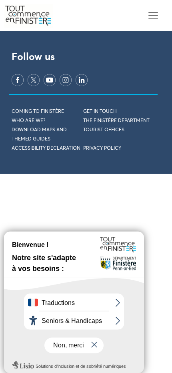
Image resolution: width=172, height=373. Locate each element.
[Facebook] (18, 80)
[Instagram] (66, 80)
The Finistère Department (116, 120)
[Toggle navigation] (153, 16)
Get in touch (100, 111)
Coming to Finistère (38, 111)
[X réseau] (34, 80)
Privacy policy (102, 148)
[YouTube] (50, 80)
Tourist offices (103, 130)
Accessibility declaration (46, 148)
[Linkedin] (82, 80)
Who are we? (28, 120)
